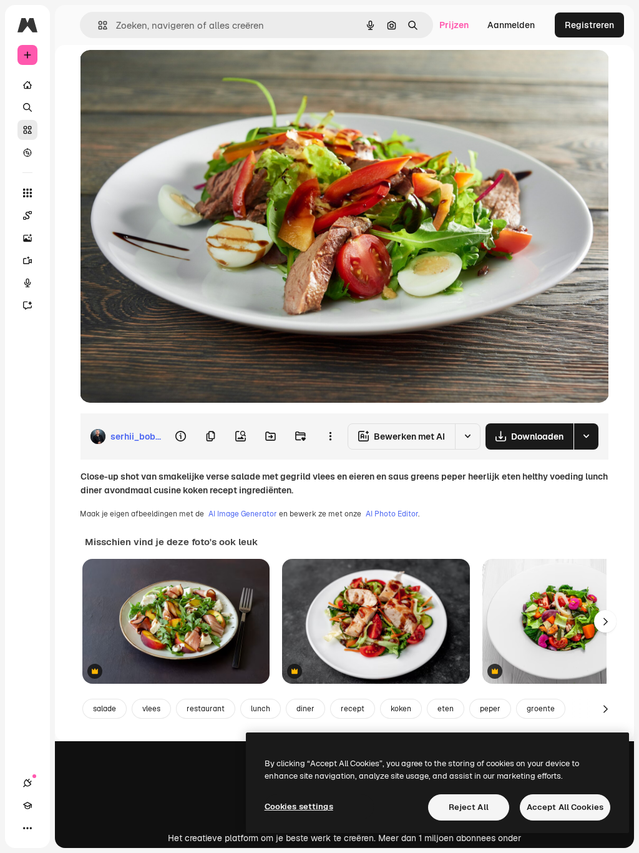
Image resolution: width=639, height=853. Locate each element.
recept (352, 709)
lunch (260, 709)
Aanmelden (511, 25)
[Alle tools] (27, 193)
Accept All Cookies (565, 807)
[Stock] (27, 130)
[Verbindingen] (27, 783)
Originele (162, 73)
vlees (151, 709)
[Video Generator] (27, 260)
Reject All (469, 807)
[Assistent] (27, 305)
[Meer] (27, 828)
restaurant (206, 709)
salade (104, 709)
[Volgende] (605, 621)
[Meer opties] (330, 436)
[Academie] (27, 806)
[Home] (27, 85)
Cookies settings (299, 806)
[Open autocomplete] (97, 25)
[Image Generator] (27, 238)
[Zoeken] (27, 107)
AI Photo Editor (392, 514)
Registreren (589, 25)
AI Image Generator (242, 514)
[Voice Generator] (27, 283)
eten (445, 709)
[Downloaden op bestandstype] (585, 436)
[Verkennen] (27, 152)
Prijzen (454, 25)
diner (305, 709)
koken (401, 709)
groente (541, 709)
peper (490, 709)
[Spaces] (27, 215)
